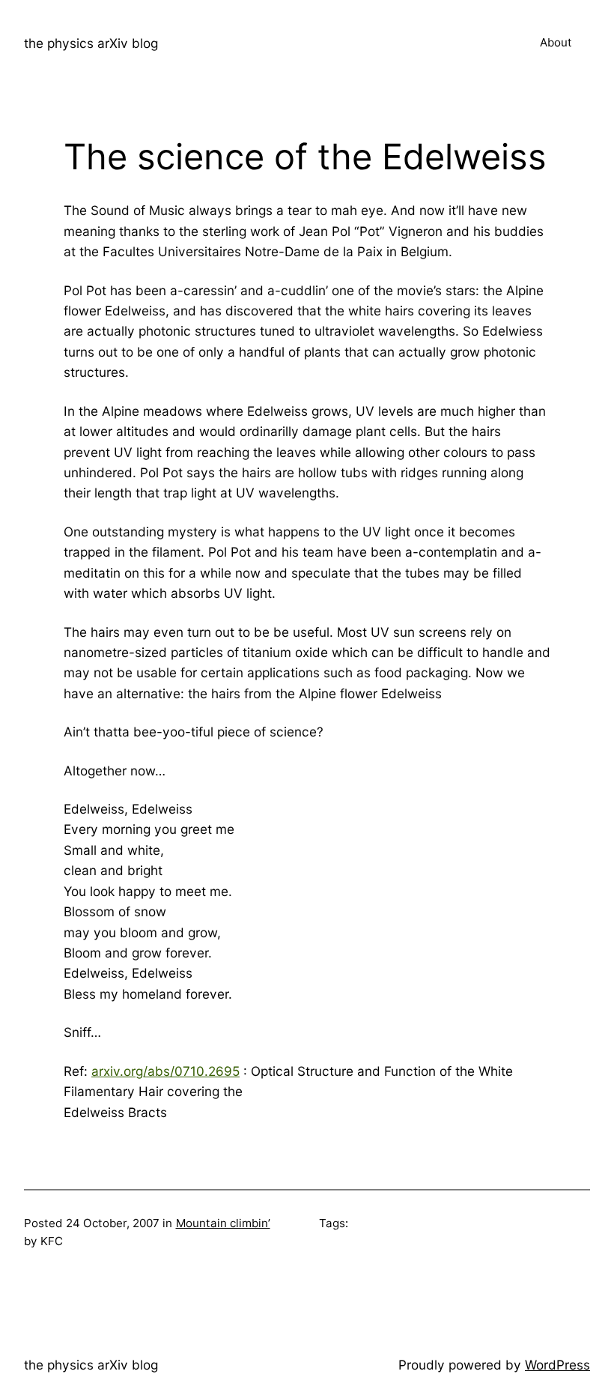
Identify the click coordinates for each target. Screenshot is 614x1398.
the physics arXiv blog (91, 43)
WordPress (557, 1365)
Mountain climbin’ (223, 1223)
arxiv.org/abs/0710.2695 (165, 1071)
